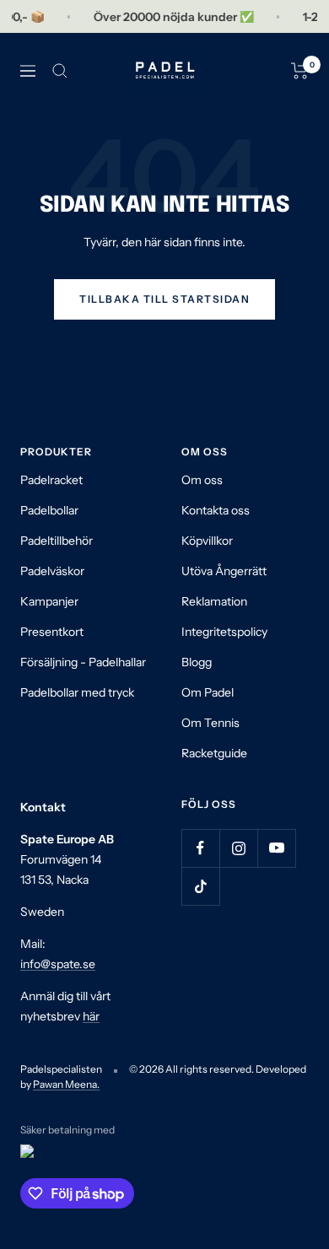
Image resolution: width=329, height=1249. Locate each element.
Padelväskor (52, 571)
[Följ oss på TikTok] (200, 886)
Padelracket (51, 479)
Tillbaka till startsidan (164, 299)
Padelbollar (49, 510)
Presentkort (52, 631)
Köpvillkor (207, 540)
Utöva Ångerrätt (224, 571)
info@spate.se (57, 964)
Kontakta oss (215, 510)
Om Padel (207, 692)
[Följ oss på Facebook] (200, 848)
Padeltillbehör (56, 540)
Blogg (196, 662)
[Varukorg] (300, 70)
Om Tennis (210, 722)
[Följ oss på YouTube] (276, 848)
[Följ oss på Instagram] (238, 848)
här (91, 1016)
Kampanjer (49, 601)
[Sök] (59, 70)
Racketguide (214, 753)
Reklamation (214, 601)
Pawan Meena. (66, 1084)
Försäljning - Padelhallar (83, 662)
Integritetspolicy (224, 631)
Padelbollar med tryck (77, 692)
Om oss (202, 479)
